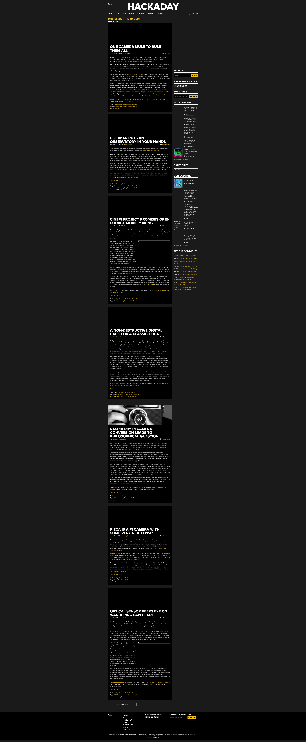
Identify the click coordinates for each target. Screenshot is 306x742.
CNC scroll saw (119, 695)
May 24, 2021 (114, 618)
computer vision (129, 695)
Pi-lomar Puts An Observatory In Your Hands (138, 140)
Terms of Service (175, 734)
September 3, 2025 (116, 53)
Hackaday (153, 6)
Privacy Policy (167, 734)
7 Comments (189, 137)
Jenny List (123, 337)
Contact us (186, 86)
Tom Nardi (127, 226)
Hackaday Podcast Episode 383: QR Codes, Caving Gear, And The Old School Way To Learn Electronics (191, 194)
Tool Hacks (132, 693)
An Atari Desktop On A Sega (188, 258)
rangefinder (116, 396)
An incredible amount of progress (120, 682)
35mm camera (119, 394)
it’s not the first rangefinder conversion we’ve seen (125, 385)
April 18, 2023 (114, 439)
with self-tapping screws (117, 71)
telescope (123, 190)
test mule (118, 109)
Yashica (112, 500)
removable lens (114, 582)
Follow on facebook (175, 86)
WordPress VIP (156, 737)
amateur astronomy (120, 186)
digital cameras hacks (122, 105)
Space (126, 184)
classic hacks (120, 496)
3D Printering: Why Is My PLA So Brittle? (190, 223)
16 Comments (165, 337)
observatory (113, 188)
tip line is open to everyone (150, 99)
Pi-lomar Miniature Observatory (150, 151)
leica (111, 396)
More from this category (181, 160)
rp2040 (117, 190)
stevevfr (176, 287)
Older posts (122, 704)
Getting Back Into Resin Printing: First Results (191, 151)
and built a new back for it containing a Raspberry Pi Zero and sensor (142, 353)
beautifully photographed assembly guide (122, 260)
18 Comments (189, 115)
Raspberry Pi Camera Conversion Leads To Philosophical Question (134, 432)
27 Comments (189, 228)
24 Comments (165, 536)
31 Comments (165, 439)
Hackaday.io (128, 14)
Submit (151, 14)
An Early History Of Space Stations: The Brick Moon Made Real (191, 109)
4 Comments (166, 53)
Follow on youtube (180, 86)
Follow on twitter (178, 86)
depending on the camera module (133, 74)
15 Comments (189, 219)
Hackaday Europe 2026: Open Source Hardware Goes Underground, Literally (190, 131)
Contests (141, 14)
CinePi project (165, 232)
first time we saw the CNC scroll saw (156, 682)
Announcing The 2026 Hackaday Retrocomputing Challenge (190, 237)
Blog (118, 14)
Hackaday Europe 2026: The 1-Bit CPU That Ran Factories (190, 119)
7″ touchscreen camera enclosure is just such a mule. (139, 61)
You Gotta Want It (190, 180)
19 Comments (165, 226)
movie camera (119, 301)
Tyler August (127, 53)
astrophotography (132, 186)
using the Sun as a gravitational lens (127, 177)
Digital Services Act (184, 734)
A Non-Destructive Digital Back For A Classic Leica (136, 332)
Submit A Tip (128, 725)
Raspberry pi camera (121, 107)
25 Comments (189, 156)
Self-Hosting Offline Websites (187, 255)
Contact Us (128, 730)
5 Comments (166, 144)
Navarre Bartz (128, 144)
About (160, 14)
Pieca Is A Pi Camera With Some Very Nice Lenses (134, 531)
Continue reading (116, 180)
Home (110, 14)
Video (125, 723)
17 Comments (165, 618)
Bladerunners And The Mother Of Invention (190, 142)
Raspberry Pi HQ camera (131, 301)
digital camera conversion (131, 394)
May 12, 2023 (114, 337)
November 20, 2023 (116, 144)
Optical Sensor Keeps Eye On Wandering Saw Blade (138, 613)
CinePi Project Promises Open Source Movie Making (139, 221)
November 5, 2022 (115, 536)
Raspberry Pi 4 (122, 188)
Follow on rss (183, 86)
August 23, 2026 (193, 14)
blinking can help (132, 175)
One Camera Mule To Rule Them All (135, 49)
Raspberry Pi (133, 105)
